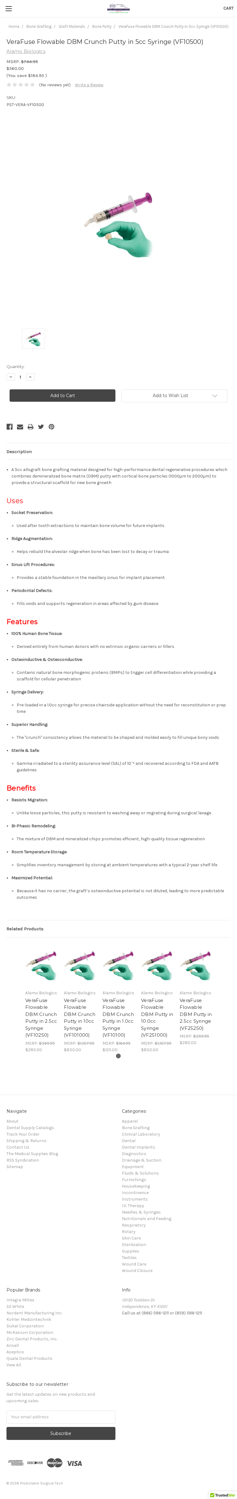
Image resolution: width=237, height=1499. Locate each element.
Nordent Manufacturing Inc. (34, 1313)
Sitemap (14, 1166)
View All (13, 1365)
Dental (128, 1140)
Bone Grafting (136, 1127)
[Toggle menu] (8, 8)
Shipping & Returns (26, 1140)
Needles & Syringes (141, 1212)
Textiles (129, 1257)
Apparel (130, 1121)
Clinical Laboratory (141, 1134)
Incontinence (135, 1192)
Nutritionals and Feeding (146, 1218)
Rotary (128, 1231)
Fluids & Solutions (140, 1173)
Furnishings (134, 1179)
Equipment (133, 1166)
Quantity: (15, 366)
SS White (15, 1306)
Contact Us (17, 1147)
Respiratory (134, 1225)
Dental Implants (138, 1147)
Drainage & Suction (141, 1160)
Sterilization (134, 1244)
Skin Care (131, 1238)
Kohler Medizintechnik (28, 1319)
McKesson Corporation (29, 1332)
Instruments (135, 1199)
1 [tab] (118, 1056)
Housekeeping (136, 1186)
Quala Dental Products (29, 1358)
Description (19, 451)
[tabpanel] (41, 998)
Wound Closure (137, 1270)
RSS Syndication (22, 1160)
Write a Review (89, 85)
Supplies (130, 1251)
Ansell (12, 1345)
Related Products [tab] (25, 929)
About (12, 1121)
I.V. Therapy (133, 1205)
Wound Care (134, 1264)
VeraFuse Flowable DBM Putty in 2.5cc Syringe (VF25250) (196, 1014)
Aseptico (15, 1352)
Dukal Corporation (25, 1326)
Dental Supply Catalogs (30, 1127)
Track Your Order (23, 1134)
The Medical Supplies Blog (32, 1153)
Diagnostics (134, 1153)
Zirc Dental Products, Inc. (31, 1339)
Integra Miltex (20, 1300)
